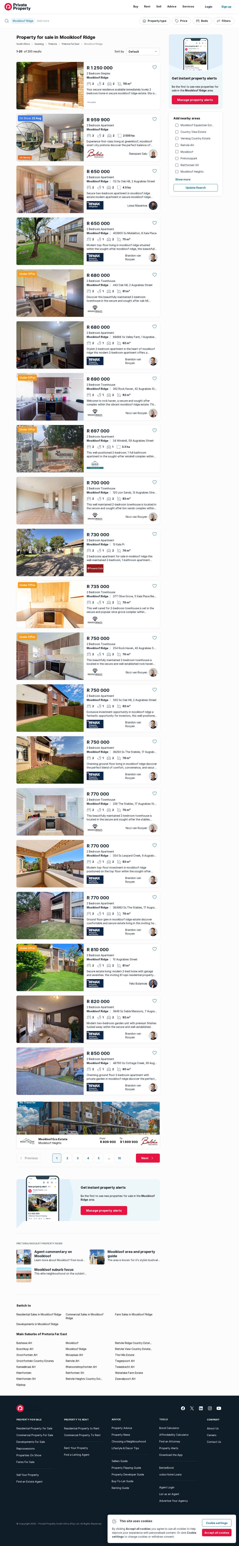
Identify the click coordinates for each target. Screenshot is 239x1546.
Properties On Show (28, 1455)
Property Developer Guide (128, 1474)
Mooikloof (187, 151)
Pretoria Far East (70, 44)
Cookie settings (217, 1523)
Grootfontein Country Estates (35, 1360)
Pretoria (53, 44)
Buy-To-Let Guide (122, 1481)
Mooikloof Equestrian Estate (198, 125)
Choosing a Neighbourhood (129, 1441)
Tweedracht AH (124, 1366)
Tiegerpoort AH (125, 1360)
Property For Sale (29, 1419)
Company (213, 1419)
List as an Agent (169, 1494)
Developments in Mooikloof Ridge (37, 1324)
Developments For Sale (30, 1441)
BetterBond (166, 1467)
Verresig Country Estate (195, 138)
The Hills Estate (124, 1354)
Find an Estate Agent (29, 1481)
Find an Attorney (169, 1441)
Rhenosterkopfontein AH (81, 1366)
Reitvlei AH (187, 145)
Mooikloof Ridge (93, 44)
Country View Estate (193, 131)
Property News (121, 1434)
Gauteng (39, 44)
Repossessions (25, 1448)
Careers (211, 1435)
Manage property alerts (195, 100)
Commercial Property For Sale (34, 1435)
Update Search (196, 187)
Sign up (226, 6)
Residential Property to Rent (81, 1428)
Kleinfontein (23, 1372)
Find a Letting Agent (76, 1454)
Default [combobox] (134, 51)
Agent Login (166, 1487)
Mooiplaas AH (74, 1354)
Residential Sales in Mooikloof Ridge (38, 1314)
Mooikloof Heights (192, 171)
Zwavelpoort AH (125, 1378)
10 (119, 1158)
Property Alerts (168, 1448)
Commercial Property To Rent (82, 1435)
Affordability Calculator (174, 1434)
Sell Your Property (27, 1474)
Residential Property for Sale (34, 1428)
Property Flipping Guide (126, 1467)
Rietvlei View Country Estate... (133, 1348)
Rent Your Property (76, 1448)
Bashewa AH (24, 1342)
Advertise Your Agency (173, 1500)
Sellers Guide (120, 1461)
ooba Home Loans (170, 1474)
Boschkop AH (24, 1348)
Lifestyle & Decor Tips (125, 1448)
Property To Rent (76, 1419)
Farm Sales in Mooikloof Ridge (133, 1314)
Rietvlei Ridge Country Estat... (133, 1342)
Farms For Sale (25, 1462)
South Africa (23, 44)
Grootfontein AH (26, 1354)
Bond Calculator (169, 1428)
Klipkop (21, 1384)
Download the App (171, 1454)
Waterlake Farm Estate (129, 1372)
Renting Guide (120, 1487)
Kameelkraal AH (25, 1366)
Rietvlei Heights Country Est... (84, 1378)
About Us (213, 1428)
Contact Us (214, 1441)
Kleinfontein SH (26, 1378)
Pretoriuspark (189, 158)
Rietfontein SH (190, 165)
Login (208, 6)
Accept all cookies (216, 1532)
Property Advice (122, 1428)
